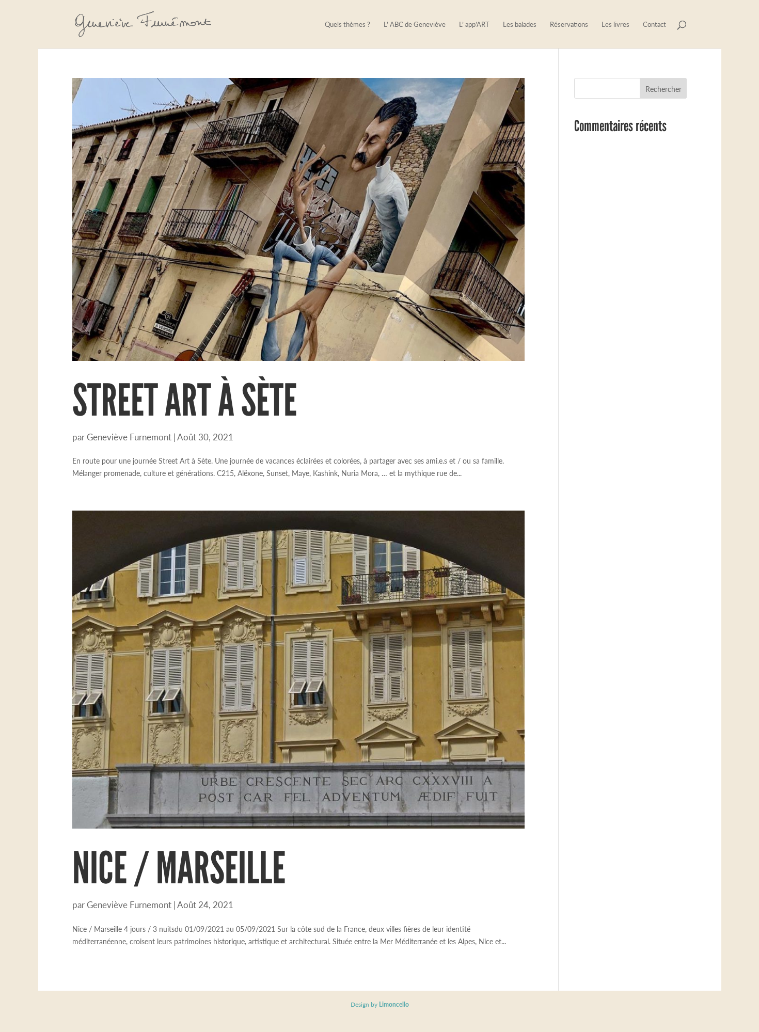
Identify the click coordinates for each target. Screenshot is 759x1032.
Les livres (615, 25)
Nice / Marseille (179, 868)
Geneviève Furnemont (129, 437)
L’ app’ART (474, 25)
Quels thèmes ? (347, 25)
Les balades (519, 25)
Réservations (569, 25)
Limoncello (394, 1004)
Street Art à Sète (184, 400)
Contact (654, 25)
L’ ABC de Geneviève (415, 25)
